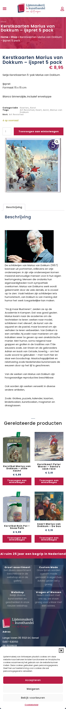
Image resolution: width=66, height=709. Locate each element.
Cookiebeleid (31, 704)
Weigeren (33, 689)
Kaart (39, 110)
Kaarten (24, 107)
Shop (14, 37)
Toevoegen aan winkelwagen (39, 131)
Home (4, 37)
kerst (46, 110)
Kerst (33, 107)
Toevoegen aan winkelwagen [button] (17, 481)
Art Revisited (27, 110)
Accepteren (33, 680)
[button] (61, 650)
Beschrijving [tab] (14, 207)
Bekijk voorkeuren (33, 697)
